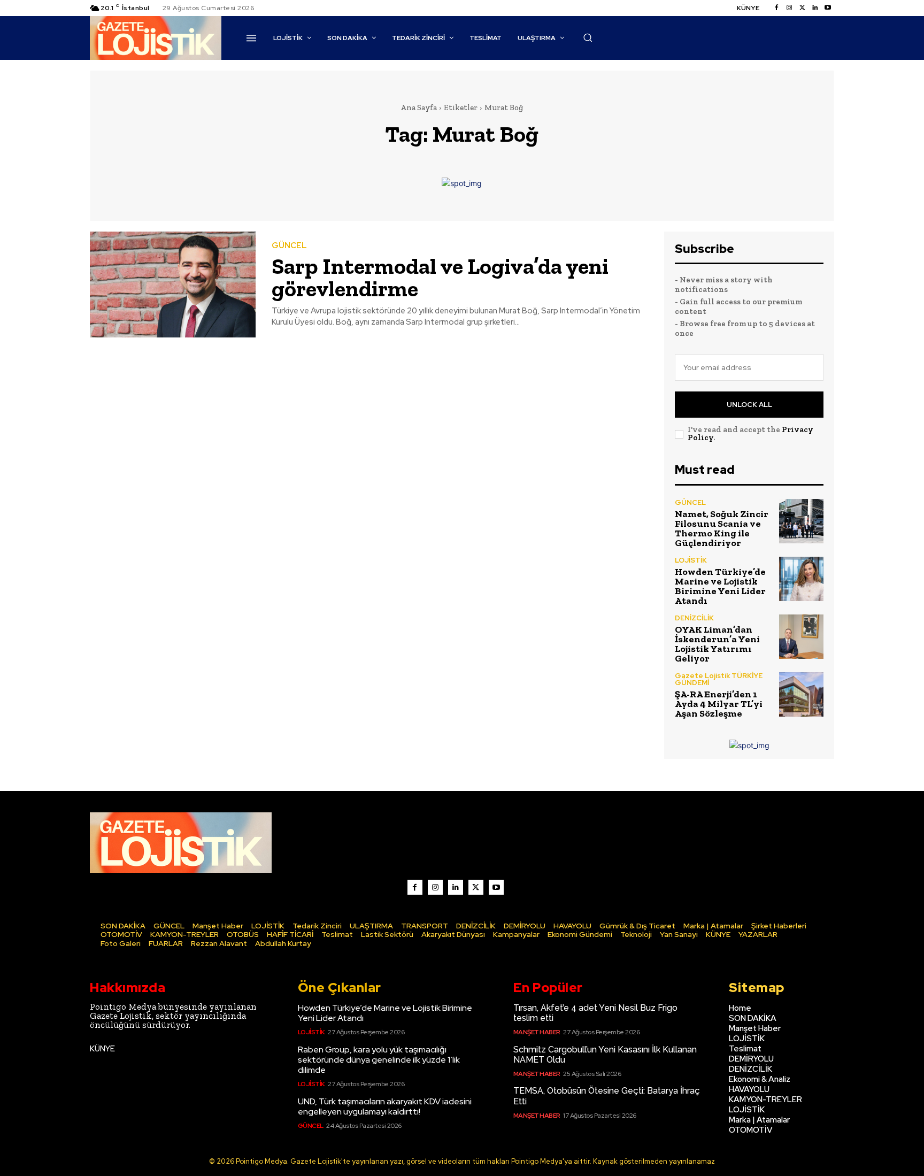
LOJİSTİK (691, 560)
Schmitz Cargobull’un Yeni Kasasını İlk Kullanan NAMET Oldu (605, 1054)
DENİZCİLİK (694, 617)
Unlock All (749, 404)
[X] (475, 887)
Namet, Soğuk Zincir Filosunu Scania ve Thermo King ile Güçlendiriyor (721, 528)
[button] (587, 37)
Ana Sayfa (419, 107)
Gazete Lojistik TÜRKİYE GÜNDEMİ (719, 679)
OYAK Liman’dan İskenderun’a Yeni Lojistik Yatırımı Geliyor (717, 644)
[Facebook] (776, 8)
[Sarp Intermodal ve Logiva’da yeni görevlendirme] (173, 285)
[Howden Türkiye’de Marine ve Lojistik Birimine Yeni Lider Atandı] (801, 579)
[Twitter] (802, 8)
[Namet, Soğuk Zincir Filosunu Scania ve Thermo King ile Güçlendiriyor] (801, 521)
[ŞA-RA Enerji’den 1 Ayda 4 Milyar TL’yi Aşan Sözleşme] (801, 694)
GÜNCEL (289, 246)
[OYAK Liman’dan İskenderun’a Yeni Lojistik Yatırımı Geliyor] (801, 636)
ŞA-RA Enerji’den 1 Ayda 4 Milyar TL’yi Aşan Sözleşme (719, 703)
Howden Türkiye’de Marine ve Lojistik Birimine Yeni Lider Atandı (720, 586)
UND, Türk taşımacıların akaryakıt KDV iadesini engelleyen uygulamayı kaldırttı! (385, 1106)
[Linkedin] (814, 8)
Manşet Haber (536, 1032)
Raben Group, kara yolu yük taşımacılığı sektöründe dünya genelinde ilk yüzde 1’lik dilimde (379, 1059)
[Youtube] (827, 8)
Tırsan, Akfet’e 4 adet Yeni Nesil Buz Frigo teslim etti (595, 1013)
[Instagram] (789, 8)
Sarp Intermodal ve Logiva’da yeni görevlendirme (440, 277)
